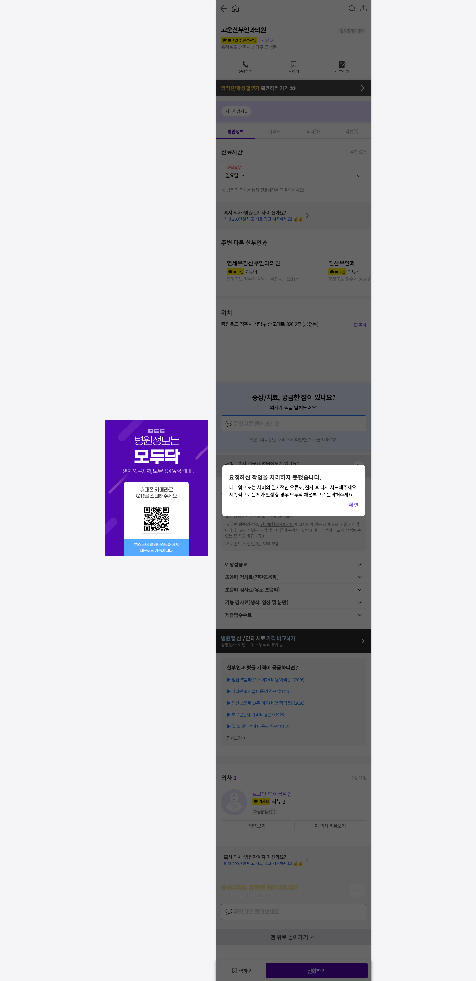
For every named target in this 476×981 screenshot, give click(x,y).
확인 (353, 504)
